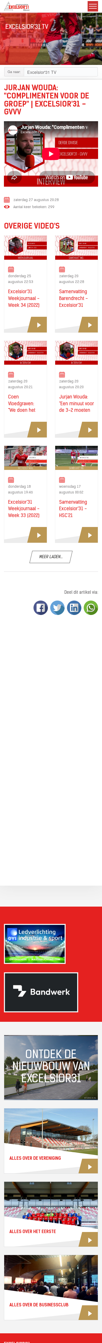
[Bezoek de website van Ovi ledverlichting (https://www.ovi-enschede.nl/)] (51, 944)
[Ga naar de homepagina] (17, 6)
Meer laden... (51, 557)
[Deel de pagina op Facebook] (40, 608)
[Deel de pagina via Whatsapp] (91, 608)
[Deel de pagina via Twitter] (57, 608)
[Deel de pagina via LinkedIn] (74, 608)
